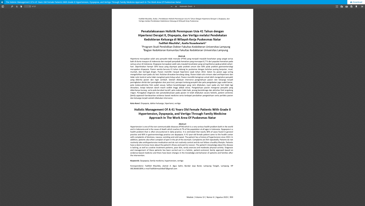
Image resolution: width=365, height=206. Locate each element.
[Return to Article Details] (2, 2)
